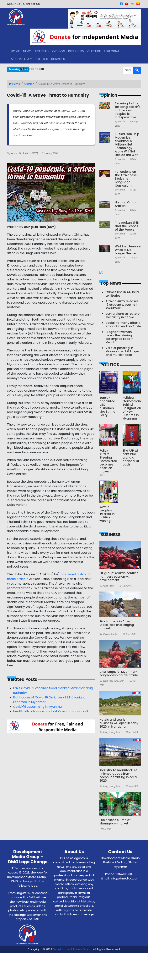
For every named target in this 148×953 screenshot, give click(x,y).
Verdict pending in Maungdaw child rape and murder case (64, 69)
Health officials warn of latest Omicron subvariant (50, 711)
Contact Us (31, 4)
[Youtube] (126, 4)
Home (16, 84)
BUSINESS (58, 59)
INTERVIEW (76, 51)
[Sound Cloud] (132, 4)
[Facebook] (121, 4)
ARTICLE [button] (41, 51)
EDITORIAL (111, 51)
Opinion (29, 84)
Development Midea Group (72, 949)
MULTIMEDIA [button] (20, 59)
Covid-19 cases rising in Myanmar (38, 706)
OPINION (58, 51)
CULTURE (94, 51)
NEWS (27, 51)
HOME (15, 51)
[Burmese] (138, 4)
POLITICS (41, 59)
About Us (13, 4)
